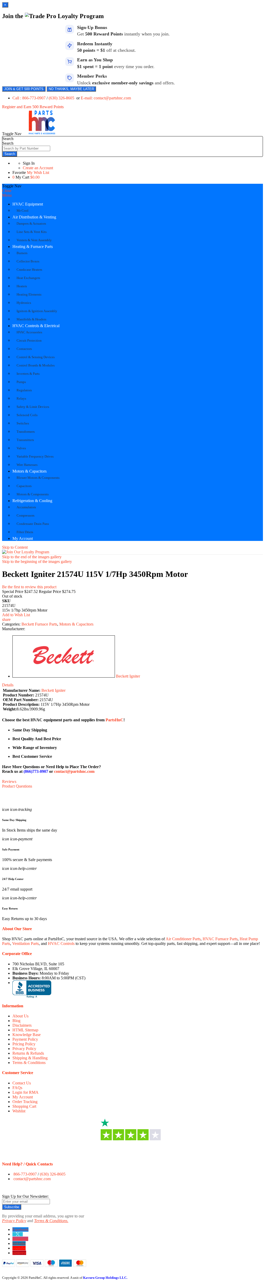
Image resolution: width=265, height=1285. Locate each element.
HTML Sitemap (25, 1030)
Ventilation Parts (25, 943)
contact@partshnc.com (74, 771)
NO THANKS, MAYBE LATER (71, 89)
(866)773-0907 (36, 771)
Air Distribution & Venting (34, 217)
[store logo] (42, 133)
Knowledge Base (26, 1034)
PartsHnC (114, 720)
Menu (7, 195)
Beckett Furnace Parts (39, 624)
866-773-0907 (25, 1174)
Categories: (11, 624)
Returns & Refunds (28, 1053)
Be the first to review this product (29, 587)
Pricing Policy (23, 1044)
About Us (20, 1016)
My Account (22, 538)
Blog (16, 1020)
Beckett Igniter (128, 676)
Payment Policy (25, 1039)
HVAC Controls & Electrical (36, 326)
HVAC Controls (61, 943)
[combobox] (26, 148)
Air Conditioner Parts (183, 939)
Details (7, 685)
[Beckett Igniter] (63, 676)
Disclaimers (22, 1025)
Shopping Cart (24, 1106)
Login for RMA (25, 1092)
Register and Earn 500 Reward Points (33, 107)
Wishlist (18, 1111)
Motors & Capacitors (29, 471)
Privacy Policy (24, 1048)
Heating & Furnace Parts (32, 246)
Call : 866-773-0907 (29, 98)
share (6, 619)
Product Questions (17, 786)
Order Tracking (25, 1101)
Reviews (9, 781)
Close (6, 190)
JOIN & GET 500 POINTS (23, 89)
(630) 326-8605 (62, 98)
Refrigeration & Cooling (32, 500)
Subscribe (11, 1207)
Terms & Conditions (29, 1062)
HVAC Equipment (27, 204)
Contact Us (21, 1083)
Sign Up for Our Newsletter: (25, 1196)
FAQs (17, 1087)
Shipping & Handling (30, 1058)
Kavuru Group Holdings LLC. (105, 1278)
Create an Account (38, 168)
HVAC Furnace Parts (220, 939)
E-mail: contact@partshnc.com (106, 98)
